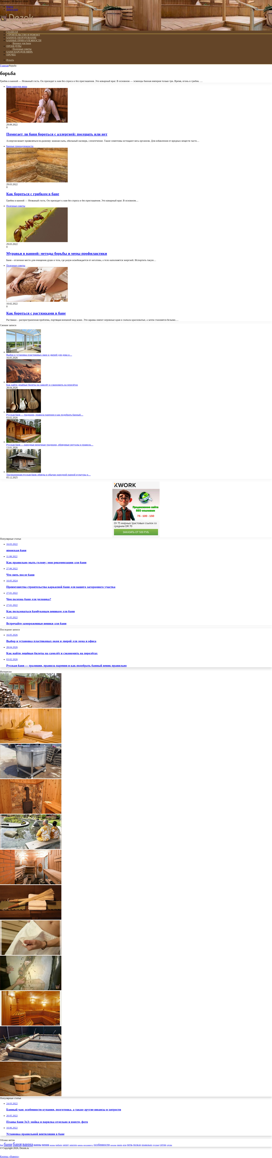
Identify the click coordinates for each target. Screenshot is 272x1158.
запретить (73, 1145)
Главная (4, 65)
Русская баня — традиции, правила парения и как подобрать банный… (44, 414)
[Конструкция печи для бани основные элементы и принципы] (30, 813)
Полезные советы (22, 49)
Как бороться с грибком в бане (32, 194)
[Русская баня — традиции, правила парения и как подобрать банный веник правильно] (23, 412)
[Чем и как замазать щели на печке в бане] (30, 989)
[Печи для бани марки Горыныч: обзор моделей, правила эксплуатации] (30, 883)
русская (156, 1145)
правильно (147, 1145)
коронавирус (88, 1145)
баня (17, 1144)
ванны (37, 1144)
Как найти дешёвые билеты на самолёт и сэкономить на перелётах (42, 384)
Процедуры (13, 46)
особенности (102, 1144)
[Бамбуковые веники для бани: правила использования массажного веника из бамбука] (30, 918)
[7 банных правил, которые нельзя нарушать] (30, 1095)
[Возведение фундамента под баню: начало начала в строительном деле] (30, 1060)
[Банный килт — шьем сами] (30, 954)
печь (130, 1144)
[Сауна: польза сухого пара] (30, 742)
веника (52, 1145)
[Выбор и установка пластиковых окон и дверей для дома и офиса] (23, 352)
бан (1, 1145)
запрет (66, 1145)
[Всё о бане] (17, 26)
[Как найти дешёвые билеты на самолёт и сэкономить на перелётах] (23, 382)
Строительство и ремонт (23, 34)
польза (137, 1144)
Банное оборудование (21, 37)
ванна (27, 1144)
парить (119, 1145)
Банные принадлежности (23, 40)
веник (45, 1144)
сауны (169, 1145)
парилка (113, 1145)
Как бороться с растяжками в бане (36, 313)
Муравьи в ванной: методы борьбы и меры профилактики (56, 253)
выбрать (59, 1145)
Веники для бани (22, 43)
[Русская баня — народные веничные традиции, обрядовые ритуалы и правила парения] (23, 442)
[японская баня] (30, 848)
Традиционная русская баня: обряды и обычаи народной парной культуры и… (48, 474)
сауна (163, 1144)
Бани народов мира (19, 51)
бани (8, 1144)
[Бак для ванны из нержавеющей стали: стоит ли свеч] (30, 777)
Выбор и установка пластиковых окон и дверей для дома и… (39, 355)
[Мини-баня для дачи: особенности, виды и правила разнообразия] (30, 707)
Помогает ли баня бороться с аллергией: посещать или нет (56, 134)
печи (124, 1145)
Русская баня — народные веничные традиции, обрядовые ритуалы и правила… (49, 444)
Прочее (11, 54)
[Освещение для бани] (30, 1024)
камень (80, 1145)
